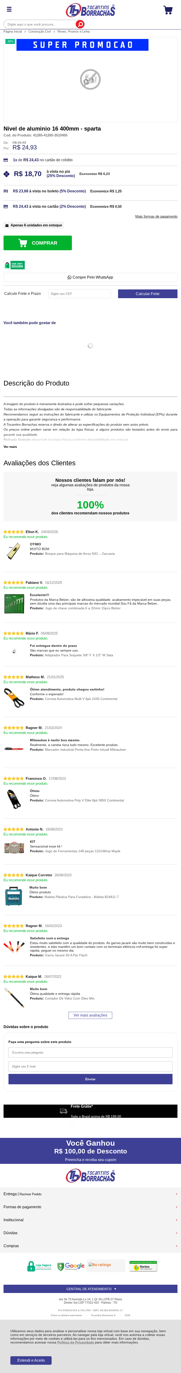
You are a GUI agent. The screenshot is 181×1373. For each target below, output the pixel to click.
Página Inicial (13, 31)
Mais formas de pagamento (156, 216)
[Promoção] (82, 45)
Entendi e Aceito (31, 1360)
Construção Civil (40, 31)
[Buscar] (80, 24)
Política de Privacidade (75, 1342)
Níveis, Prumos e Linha (74, 31)
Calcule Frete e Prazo (22, 294)
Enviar (90, 1079)
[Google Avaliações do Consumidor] (105, 1265)
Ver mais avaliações (90, 1015)
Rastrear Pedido (30, 1194)
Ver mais (10, 447)
